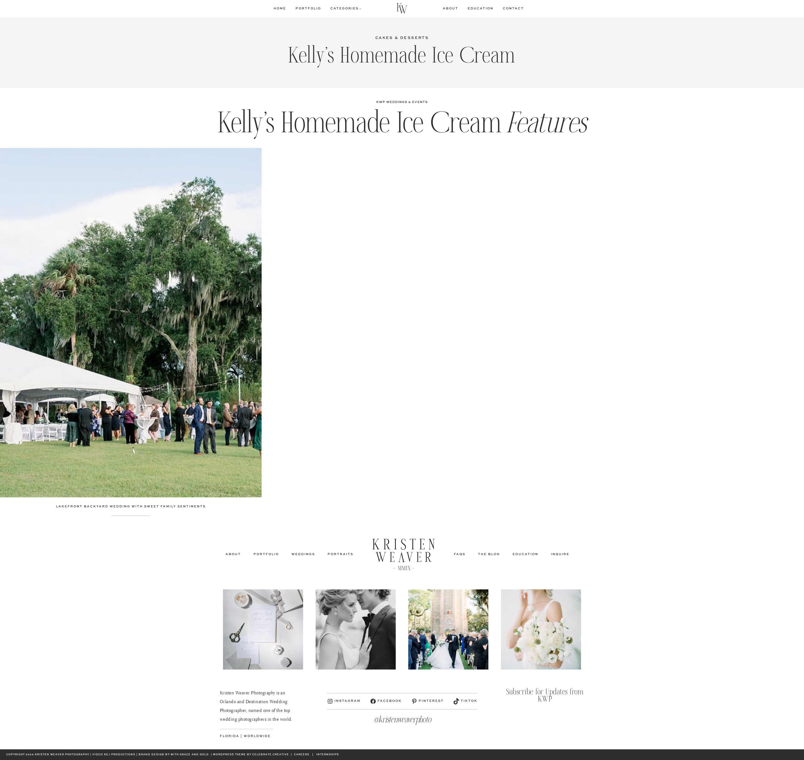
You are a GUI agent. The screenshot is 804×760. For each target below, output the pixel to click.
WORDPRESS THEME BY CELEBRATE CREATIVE (251, 754)
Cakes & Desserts (402, 38)
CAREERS (301, 754)
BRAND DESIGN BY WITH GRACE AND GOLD (174, 754)
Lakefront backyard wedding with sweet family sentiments (131, 506)
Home (280, 8)
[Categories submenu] (360, 8)
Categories (344, 8)
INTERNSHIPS (327, 754)
